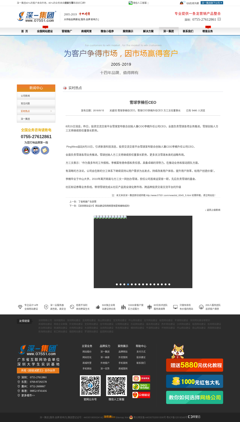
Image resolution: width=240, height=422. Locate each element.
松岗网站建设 (214, 324)
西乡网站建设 (168, 324)
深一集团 (168, 31)
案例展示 (128, 31)
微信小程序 (107, 31)
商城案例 (123, 368)
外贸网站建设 (76, 324)
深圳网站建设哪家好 (200, 320)
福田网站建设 (76, 331)
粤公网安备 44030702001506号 (150, 417)
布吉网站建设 (122, 328)
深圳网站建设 (73, 320)
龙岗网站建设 (89, 320)
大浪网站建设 (91, 328)
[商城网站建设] (113, 218)
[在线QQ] (26, 147)
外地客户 (105, 363)
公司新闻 (25, 95)
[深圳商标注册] (116, 218)
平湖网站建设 (181, 320)
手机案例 (123, 363)
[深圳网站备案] (119, 218)
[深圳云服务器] (110, 218)
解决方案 (148, 31)
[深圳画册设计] (107, 218)
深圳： (200, 19)
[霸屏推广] (95, 218)
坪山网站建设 (135, 320)
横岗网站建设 (137, 328)
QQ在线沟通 (192, 3)
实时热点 (25, 111)
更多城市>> (28, 395)
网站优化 (87, 357)
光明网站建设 (76, 328)
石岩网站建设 (137, 324)
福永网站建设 (153, 324)
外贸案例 (123, 357)
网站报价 (87, 351)
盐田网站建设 (106, 331)
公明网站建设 (122, 324)
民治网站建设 (45, 328)
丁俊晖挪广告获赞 (87, 201)
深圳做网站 (59, 320)
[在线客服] (35, 147)
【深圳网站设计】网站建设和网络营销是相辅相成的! (104, 205)
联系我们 (188, 31)
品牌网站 (123, 351)
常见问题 (25, 103)
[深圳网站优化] (98, 218)
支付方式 (141, 351)
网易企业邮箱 (60, 324)
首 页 (24, 31)
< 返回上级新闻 (212, 209)
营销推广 (67, 31)
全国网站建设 (45, 31)
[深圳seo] (109, 417)
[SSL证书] (122, 218)
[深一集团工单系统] (101, 218)
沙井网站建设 (183, 324)
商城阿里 (86, 31)
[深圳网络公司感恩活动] (194, 357)
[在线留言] (45, 147)
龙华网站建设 (150, 320)
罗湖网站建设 (91, 331)
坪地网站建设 (168, 328)
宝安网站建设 (120, 320)
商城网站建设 (45, 324)
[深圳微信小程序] (104, 218)
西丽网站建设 (214, 328)
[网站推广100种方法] (194, 397)
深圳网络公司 (45, 320)
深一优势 (105, 368)
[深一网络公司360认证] (141, 385)
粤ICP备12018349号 (177, 417)
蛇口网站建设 (60, 331)
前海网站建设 (45, 331)
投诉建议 (141, 357)
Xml (127, 417)
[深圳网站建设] (38, 16)
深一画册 (105, 357)
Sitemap (120, 417)
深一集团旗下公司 (211, 2)
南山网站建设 (104, 320)
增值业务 (207, 31)
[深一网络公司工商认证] (141, 393)
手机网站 (87, 368)
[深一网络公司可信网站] (141, 377)
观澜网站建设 (60, 328)
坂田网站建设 (166, 320)
